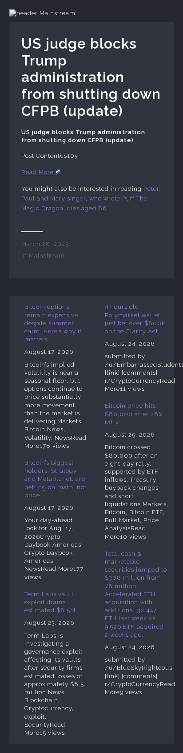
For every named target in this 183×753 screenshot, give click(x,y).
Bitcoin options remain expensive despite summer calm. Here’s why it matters (53, 323)
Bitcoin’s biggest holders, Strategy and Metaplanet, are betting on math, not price (55, 479)
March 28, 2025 (45, 244)
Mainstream (47, 255)
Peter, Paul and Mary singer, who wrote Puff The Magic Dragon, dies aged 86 (91, 198)
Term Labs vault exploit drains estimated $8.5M (50, 602)
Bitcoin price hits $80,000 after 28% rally (134, 413)
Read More (37, 172)
